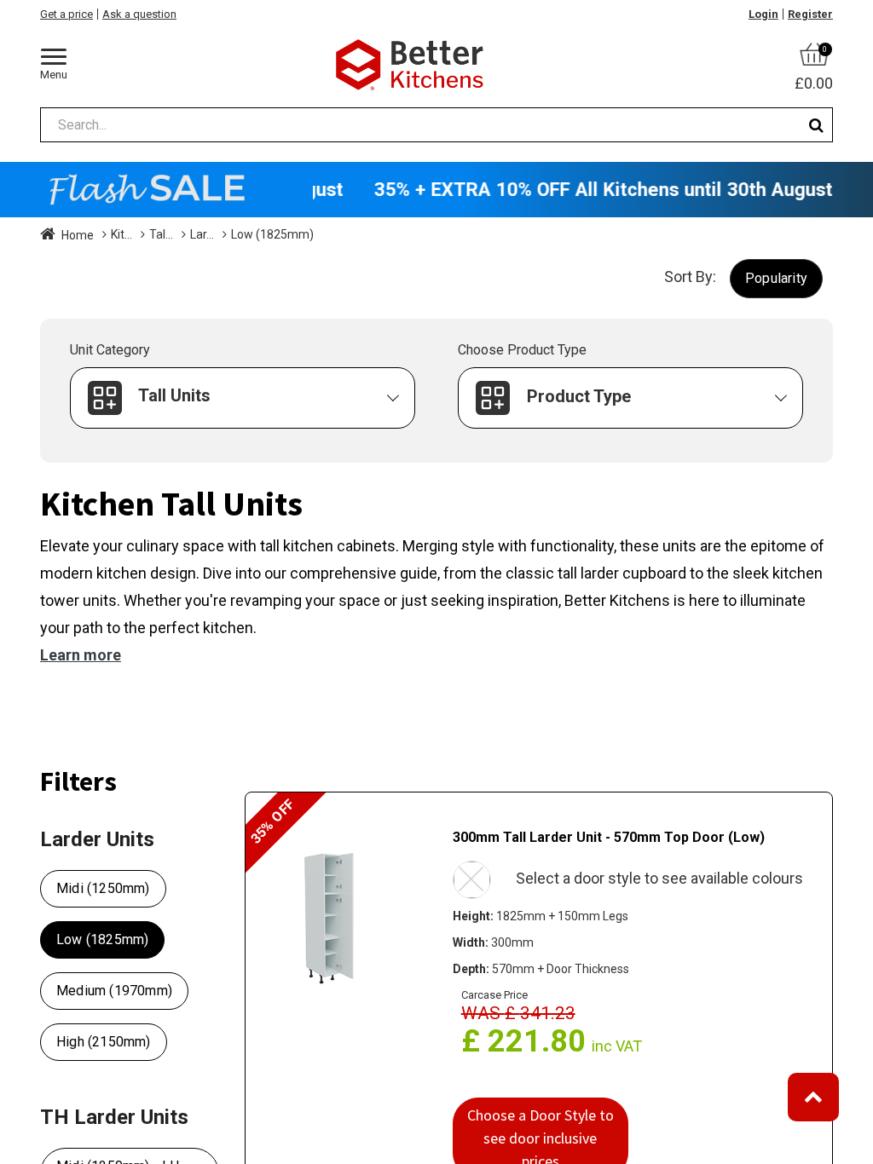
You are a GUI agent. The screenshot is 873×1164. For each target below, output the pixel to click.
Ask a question (139, 14)
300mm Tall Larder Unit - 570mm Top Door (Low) (609, 837)
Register (810, 14)
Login (763, 14)
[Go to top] (813, 1097)
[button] (776, 278)
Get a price (66, 14)
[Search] (816, 124)
